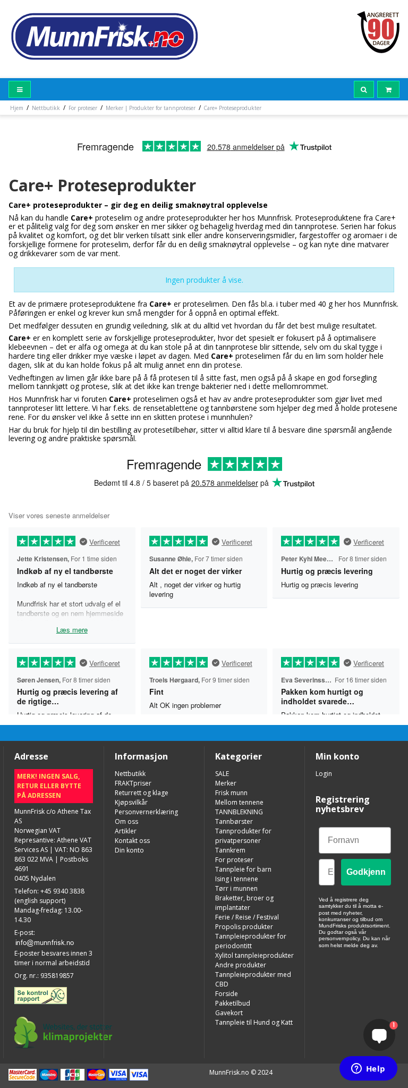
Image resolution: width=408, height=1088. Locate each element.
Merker (225, 783)
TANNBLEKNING (239, 811)
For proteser (234, 859)
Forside (226, 993)
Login (324, 773)
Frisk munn (231, 792)
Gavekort (229, 1012)
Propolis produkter (244, 926)
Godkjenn (366, 871)
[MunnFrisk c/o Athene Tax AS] (103, 36)
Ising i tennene (236, 878)
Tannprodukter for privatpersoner (243, 835)
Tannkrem (230, 850)
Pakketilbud (232, 1003)
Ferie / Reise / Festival (247, 917)
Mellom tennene (239, 802)
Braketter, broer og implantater (244, 902)
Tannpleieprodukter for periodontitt (250, 941)
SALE (222, 773)
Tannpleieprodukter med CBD (253, 979)
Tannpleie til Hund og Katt (254, 1022)
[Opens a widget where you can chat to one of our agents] (368, 1069)
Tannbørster (234, 821)
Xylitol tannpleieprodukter (254, 955)
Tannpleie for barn (243, 869)
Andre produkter (240, 964)
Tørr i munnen (236, 888)
